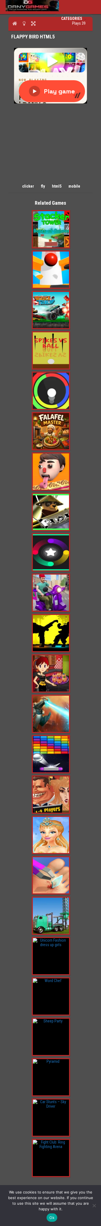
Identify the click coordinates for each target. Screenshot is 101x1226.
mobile (74, 186)
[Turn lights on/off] (23, 23)
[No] (94, 1205)
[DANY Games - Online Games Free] (32, 10)
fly (43, 186)
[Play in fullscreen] (33, 23)
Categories (72, 18)
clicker (28, 186)
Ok (51, 1217)
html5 (56, 186)
